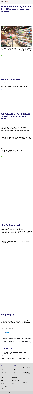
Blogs (2, 20)
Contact (13, 374)
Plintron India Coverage (15, 380)
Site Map (13, 372)
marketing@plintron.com (27, 379)
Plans (2, 378)
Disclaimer (2, 385)
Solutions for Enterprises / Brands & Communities (5, 372)
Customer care (14, 377)
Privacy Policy (14, 369)
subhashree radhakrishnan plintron (7, 328)
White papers (3, 383)
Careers (13, 375)
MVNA (2, 367)
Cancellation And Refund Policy (5, 387)
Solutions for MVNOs (4, 374)
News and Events (14, 367)
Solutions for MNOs (4, 375)
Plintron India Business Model (15, 383)
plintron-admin (3, 15)
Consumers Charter (15, 385)
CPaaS (2, 377)
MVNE (2, 369)
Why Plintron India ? (15, 378)
